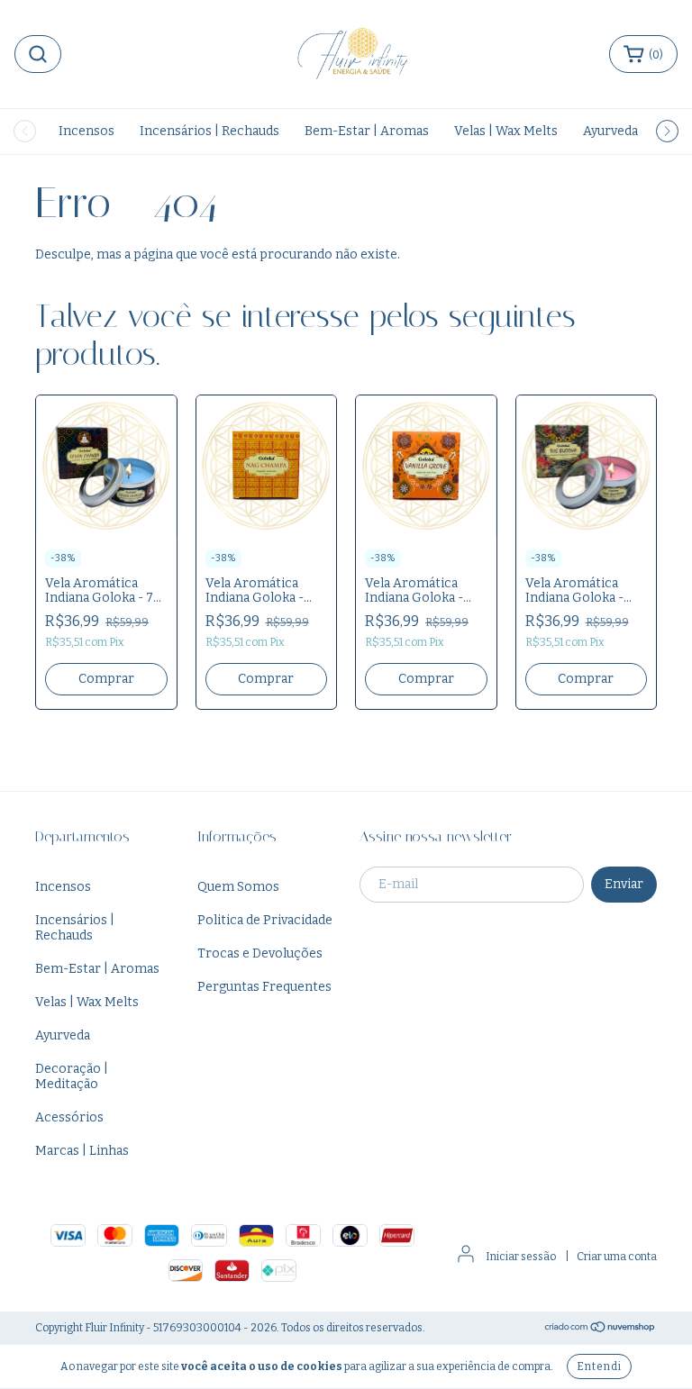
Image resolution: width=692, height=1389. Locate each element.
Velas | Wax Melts (506, 131)
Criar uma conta (617, 1256)
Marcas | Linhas (82, 1150)
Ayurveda (610, 131)
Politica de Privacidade (264, 920)
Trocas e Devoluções (260, 953)
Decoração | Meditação (71, 1076)
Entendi (599, 1366)
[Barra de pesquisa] (37, 54)
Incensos (86, 131)
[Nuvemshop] (600, 1328)
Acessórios (69, 1117)
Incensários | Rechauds (209, 131)
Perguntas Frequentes (264, 986)
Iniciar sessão (521, 1256)
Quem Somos (238, 886)
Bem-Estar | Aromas (367, 131)
